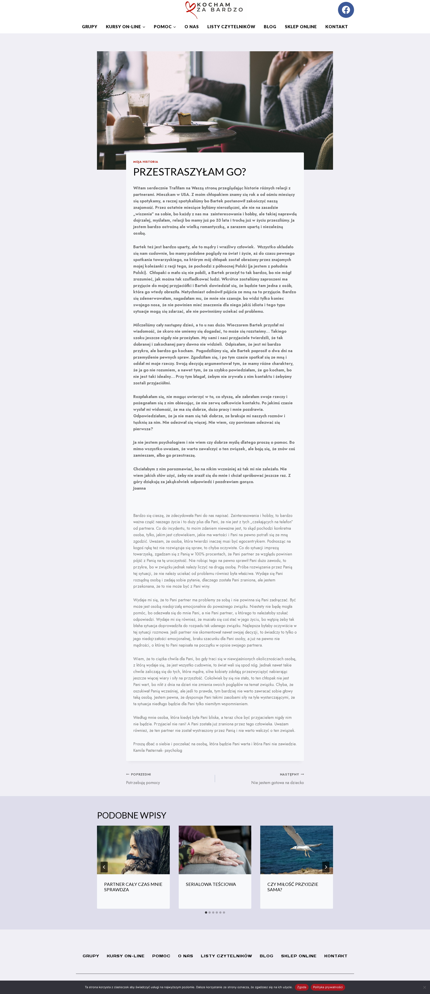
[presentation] (133, 850)
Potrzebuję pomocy (143, 779)
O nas (192, 26)
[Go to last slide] (104, 867)
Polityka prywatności (328, 987)
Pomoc (161, 955)
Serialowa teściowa (211, 884)
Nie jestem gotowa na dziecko (277, 779)
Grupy (89, 26)
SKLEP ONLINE (301, 26)
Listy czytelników (231, 26)
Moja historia (145, 162)
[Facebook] (346, 10)
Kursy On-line (126, 955)
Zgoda (301, 987)
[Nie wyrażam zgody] (424, 987)
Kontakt (336, 26)
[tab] (206, 912)
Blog (270, 26)
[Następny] (325, 867)
